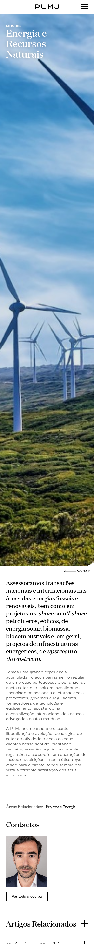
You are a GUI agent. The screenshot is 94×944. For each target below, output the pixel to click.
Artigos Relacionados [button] (41, 923)
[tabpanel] (26, 861)
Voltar (83, 571)
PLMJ (47, 3)
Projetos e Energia (61, 806)
